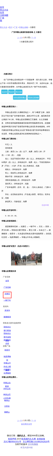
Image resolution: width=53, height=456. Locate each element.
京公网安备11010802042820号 (36, 441)
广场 (2, 18)
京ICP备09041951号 (12, 441)
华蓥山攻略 (23, 27)
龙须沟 (7, 310)
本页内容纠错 (26, 447)
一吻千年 (7, 300)
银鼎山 (7, 400)
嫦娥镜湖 (7, 317)
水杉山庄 (7, 389)
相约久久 (21, 435)
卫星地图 (4, 15)
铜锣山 (7, 412)
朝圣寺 (7, 350)
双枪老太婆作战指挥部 (7, 337)
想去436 (11, 92)
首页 (2, 7)
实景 (2, 12)
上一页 (19, 37)
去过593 (4, 92)
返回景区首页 (26, 424)
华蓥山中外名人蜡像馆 (7, 366)
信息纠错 (45, 205)
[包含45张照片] (26, 257)
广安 (15, 27)
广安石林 (7, 287)
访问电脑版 (33, 444)
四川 (10, 27)
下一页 (33, 37)
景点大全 (4, 10)
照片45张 (19, 92)
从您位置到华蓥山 (20, 97)
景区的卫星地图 (33, 97)
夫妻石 (7, 294)
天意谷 (7, 406)
